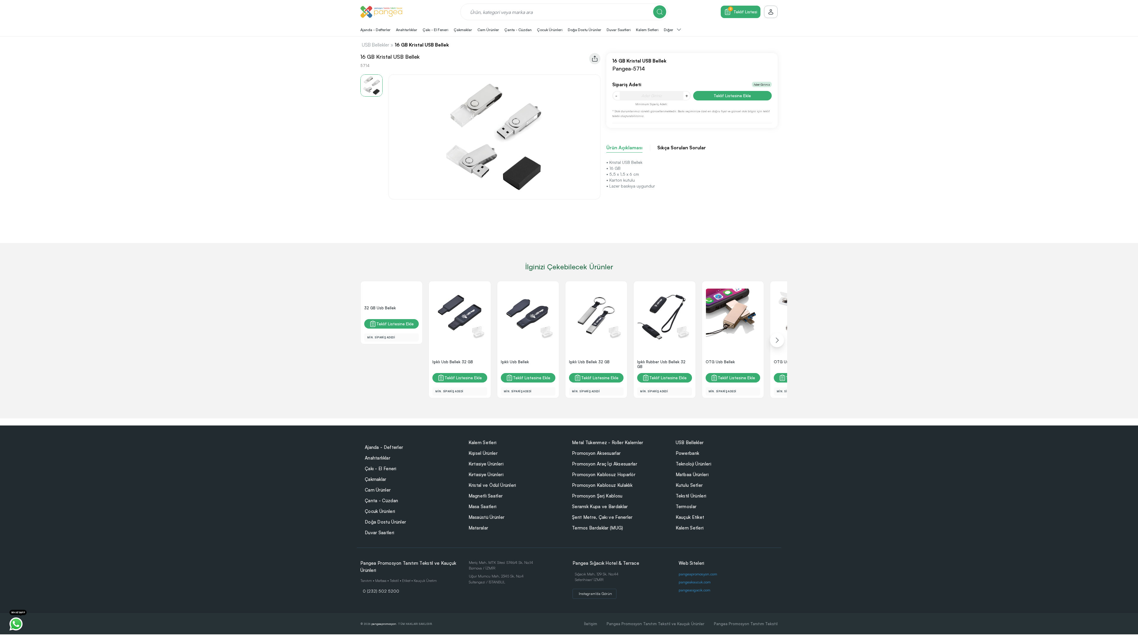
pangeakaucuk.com (695, 582)
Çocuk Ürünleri (380, 511)
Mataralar (478, 528)
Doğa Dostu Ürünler (385, 522)
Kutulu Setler (689, 485)
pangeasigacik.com (694, 590)
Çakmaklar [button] (463, 29)
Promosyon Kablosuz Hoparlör (603, 474)
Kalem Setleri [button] (647, 29)
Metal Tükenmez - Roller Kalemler (607, 442)
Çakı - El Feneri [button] (435, 29)
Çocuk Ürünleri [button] (549, 29)
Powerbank (687, 453)
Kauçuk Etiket (690, 517)
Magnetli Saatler (486, 496)
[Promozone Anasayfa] (381, 12)
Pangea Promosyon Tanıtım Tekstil (746, 623)
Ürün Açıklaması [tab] (624, 148)
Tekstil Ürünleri (691, 496)
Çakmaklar (375, 479)
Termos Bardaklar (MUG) (597, 528)
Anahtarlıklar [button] (406, 29)
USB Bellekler (375, 45)
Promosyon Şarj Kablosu (597, 496)
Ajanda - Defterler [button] (375, 29)
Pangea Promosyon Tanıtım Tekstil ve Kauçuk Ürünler (655, 623)
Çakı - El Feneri (381, 468)
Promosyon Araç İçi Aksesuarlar (604, 464)
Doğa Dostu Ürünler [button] (584, 29)
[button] (777, 340)
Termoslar (686, 506)
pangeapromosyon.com (698, 574)
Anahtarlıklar (377, 458)
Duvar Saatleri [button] (619, 29)
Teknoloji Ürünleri (693, 464)
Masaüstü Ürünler (487, 517)
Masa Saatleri (483, 506)
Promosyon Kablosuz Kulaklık (602, 485)
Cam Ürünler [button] (488, 29)
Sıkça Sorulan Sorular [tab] (681, 148)
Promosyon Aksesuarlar (596, 453)
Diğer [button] (669, 29)
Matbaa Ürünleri (692, 474)
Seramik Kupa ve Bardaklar (600, 506)
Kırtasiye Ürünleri (486, 464)
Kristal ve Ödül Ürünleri (492, 485)
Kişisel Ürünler (483, 453)
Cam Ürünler (378, 490)
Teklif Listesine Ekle (732, 95)
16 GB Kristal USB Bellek (422, 45)
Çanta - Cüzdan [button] (518, 29)
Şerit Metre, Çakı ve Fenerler (602, 517)
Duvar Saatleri (379, 532)
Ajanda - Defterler (384, 447)
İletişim (590, 623)
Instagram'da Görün (595, 593)
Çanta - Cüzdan (381, 500)
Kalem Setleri (483, 442)
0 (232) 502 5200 (381, 590)
